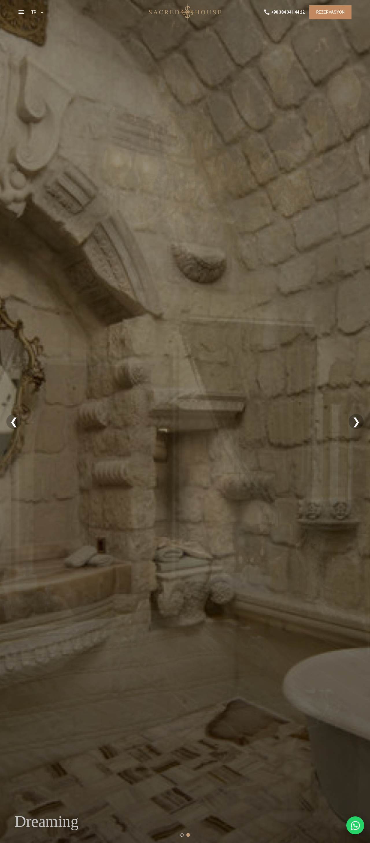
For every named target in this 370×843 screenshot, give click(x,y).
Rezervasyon (330, 12)
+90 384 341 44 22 (288, 12)
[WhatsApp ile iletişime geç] (355, 825)
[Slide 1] (182, 835)
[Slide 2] (188, 835)
